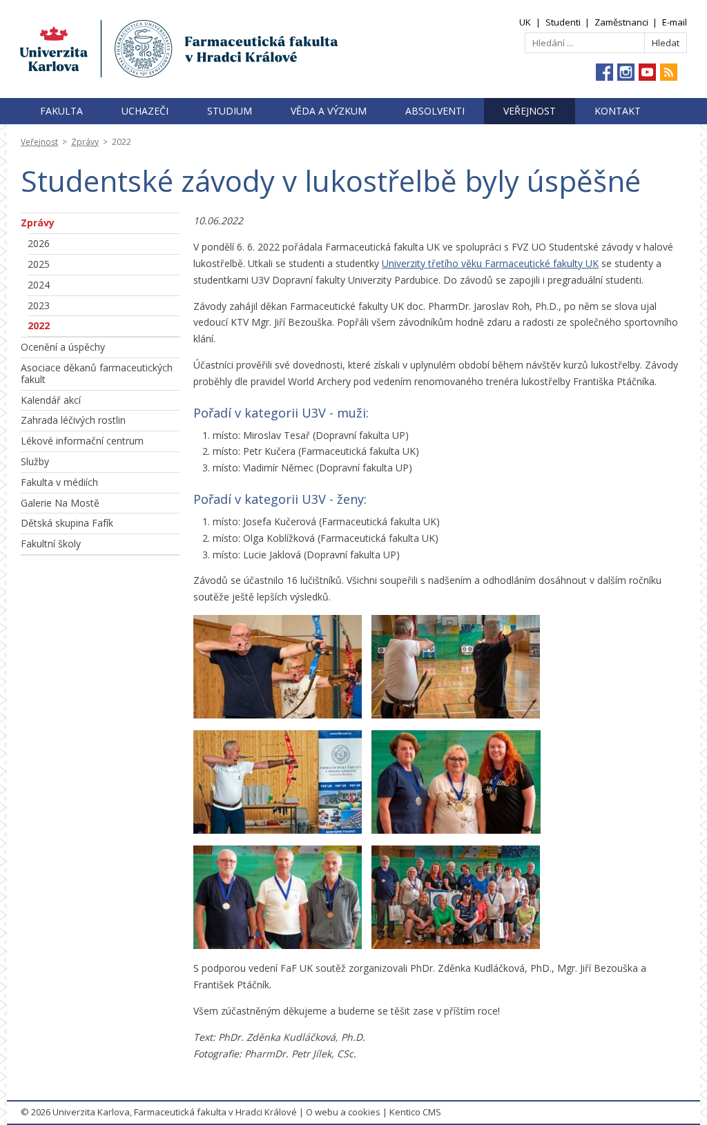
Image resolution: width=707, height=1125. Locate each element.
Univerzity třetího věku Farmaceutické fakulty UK (490, 263)
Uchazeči (145, 110)
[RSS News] (668, 72)
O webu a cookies (343, 1112)
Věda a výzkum (329, 110)
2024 (39, 284)
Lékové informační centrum (82, 440)
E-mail (674, 22)
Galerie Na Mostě (60, 502)
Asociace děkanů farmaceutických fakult (97, 373)
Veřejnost (529, 110)
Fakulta (61, 110)
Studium (229, 110)
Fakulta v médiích (59, 482)
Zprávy (85, 142)
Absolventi (435, 110)
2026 (39, 243)
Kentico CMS (415, 1112)
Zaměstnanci (621, 22)
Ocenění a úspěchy (63, 346)
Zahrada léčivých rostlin (73, 420)
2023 (39, 305)
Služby (35, 461)
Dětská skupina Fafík (67, 522)
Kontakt (617, 110)
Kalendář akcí (51, 400)
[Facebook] (604, 72)
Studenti (563, 22)
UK (525, 22)
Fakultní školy (51, 543)
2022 (39, 325)
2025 (39, 264)
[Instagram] (626, 72)
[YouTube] (647, 72)
